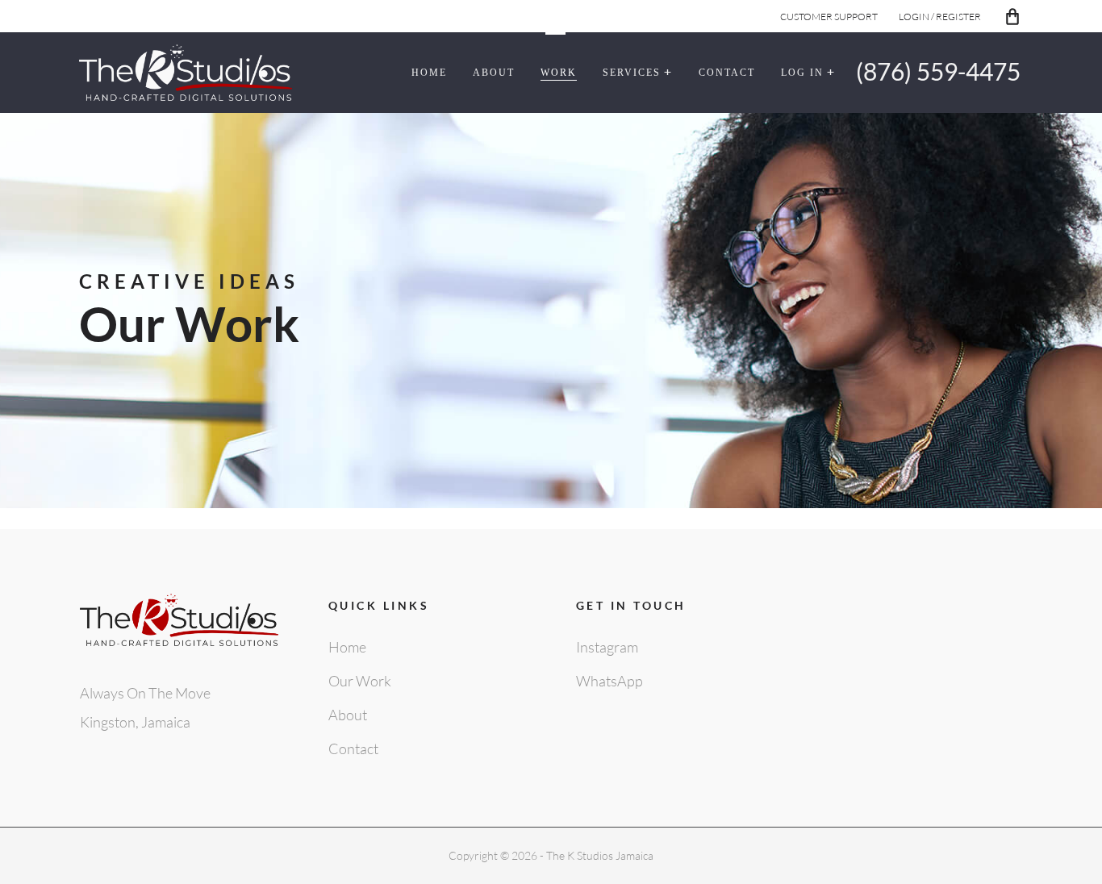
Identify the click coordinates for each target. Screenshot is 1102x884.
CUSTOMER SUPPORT (829, 16)
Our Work (359, 681)
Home (347, 647)
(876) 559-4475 (938, 70)
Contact (353, 748)
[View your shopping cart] (1012, 17)
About (347, 714)
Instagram (607, 647)
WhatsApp (609, 681)
